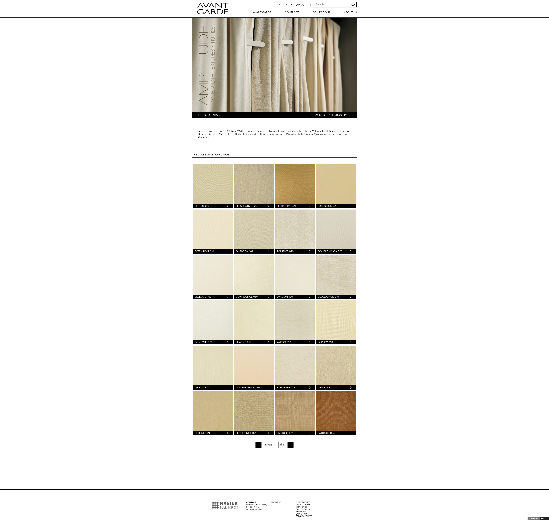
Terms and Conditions (302, 512)
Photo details (208, 115)
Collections (321, 12)
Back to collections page (332, 115)
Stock (276, 5)
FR (310, 5)
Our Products (304, 502)
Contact (301, 5)
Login (287, 5)
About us (350, 12)
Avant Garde (262, 12)
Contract (292, 12)
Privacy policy (304, 516)
